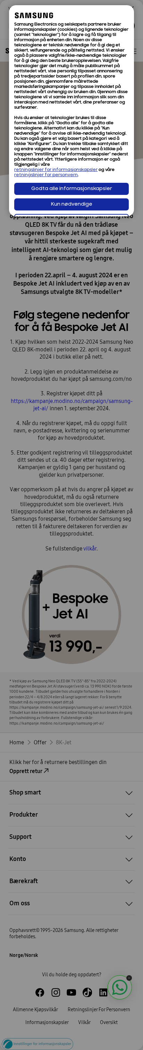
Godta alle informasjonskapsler (71, 188)
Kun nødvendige (71, 204)
